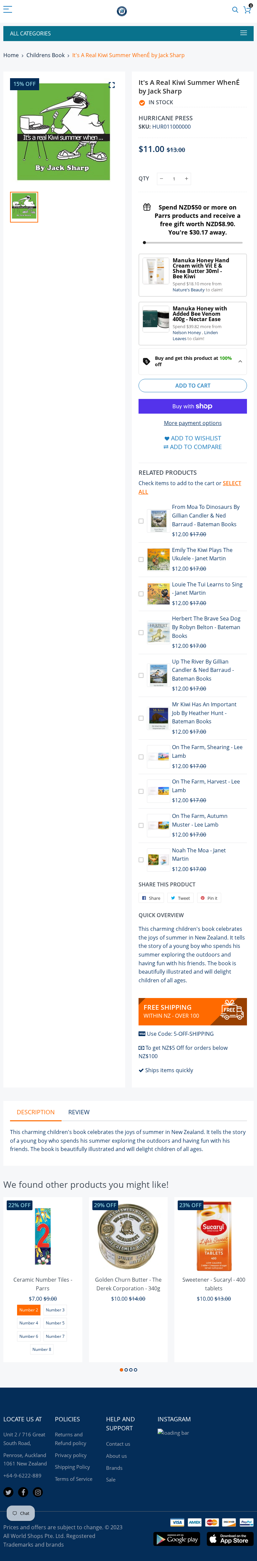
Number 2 (28, 1310)
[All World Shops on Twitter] (8, 1492)
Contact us (118, 1443)
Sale (110, 1479)
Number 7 (55, 1336)
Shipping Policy (72, 1466)
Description (36, 1112)
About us (116, 1455)
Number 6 (28, 1336)
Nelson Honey (187, 332)
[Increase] (186, 179)
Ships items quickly (169, 1070)
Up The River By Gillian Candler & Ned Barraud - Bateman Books (203, 670)
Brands (114, 1467)
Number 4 (28, 1323)
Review (79, 1112)
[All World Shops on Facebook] (23, 1492)
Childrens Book (45, 55)
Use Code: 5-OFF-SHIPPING (180, 1033)
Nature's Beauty (189, 290)
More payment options (193, 423)
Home (11, 55)
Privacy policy (71, 1455)
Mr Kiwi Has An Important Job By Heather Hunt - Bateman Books (204, 713)
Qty (144, 178)
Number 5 (55, 1323)
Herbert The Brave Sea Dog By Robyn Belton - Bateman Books (206, 627)
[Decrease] (161, 179)
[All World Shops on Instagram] (38, 1492)
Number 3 (55, 1310)
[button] (121, 1370)
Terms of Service (73, 1478)
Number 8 (41, 1349)
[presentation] (16, 1285)
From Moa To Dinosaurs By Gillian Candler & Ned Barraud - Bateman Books (206, 515)
